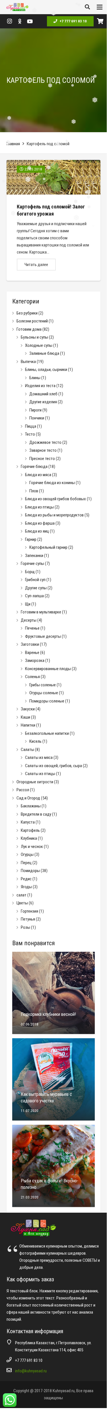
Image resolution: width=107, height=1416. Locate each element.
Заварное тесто (43, 450)
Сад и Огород (28, 798)
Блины (34, 377)
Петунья (28, 919)
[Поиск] (87, 7)
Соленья (32, 676)
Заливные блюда (44, 353)
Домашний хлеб (43, 393)
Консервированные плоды (48, 668)
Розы (25, 927)
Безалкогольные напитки (47, 733)
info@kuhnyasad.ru (31, 1370)
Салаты (27, 749)
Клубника (29, 838)
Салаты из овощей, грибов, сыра (53, 765)
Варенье (32, 652)
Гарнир (30, 539)
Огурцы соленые (43, 692)
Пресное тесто (42, 458)
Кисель (35, 741)
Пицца (30, 426)
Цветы (22, 903)
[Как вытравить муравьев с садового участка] (53, 1079)
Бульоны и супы (34, 337)
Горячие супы (32, 563)
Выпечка (28, 361)
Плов (33, 490)
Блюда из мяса (38, 474)
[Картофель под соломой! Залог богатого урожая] (53, 220)
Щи (27, 604)
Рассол (23, 789)
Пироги (35, 410)
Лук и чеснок (32, 846)
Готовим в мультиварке (41, 612)
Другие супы (36, 587)
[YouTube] (30, 21)
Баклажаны (31, 806)
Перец (26, 862)
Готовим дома (29, 329)
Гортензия (29, 911)
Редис (26, 878)
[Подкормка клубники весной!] (53, 993)
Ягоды (26, 886)
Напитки (28, 725)
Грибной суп (35, 579)
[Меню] (99, 7)
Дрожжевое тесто (45, 442)
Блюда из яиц (37, 531)
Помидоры (30, 870)
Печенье (32, 628)
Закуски (28, 709)
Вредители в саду (36, 814)
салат (21, 895)
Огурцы (27, 854)
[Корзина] (100, 21)
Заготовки (30, 644)
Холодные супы (38, 345)
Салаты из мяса (39, 757)
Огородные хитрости (35, 781)
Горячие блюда (34, 466)
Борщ (30, 571)
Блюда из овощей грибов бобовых (55, 498)
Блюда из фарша (40, 523)
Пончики (36, 418)
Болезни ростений (32, 321)
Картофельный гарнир (48, 547)
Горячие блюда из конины (52, 482)
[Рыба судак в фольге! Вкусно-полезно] (53, 1166)
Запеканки (34, 555)
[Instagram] (9, 21)
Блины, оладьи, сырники (46, 369)
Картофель (30, 830)
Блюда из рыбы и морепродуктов (54, 515)
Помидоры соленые (46, 701)
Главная (13, 143)
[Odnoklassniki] (20, 21)
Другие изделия (43, 401)
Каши (25, 717)
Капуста (28, 822)
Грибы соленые (42, 684)
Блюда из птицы (39, 507)
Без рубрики (27, 313)
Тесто (30, 434)
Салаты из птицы (40, 773)
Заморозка (34, 660)
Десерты (28, 620)
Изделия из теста (40, 385)
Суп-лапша (34, 595)
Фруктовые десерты (43, 636)
